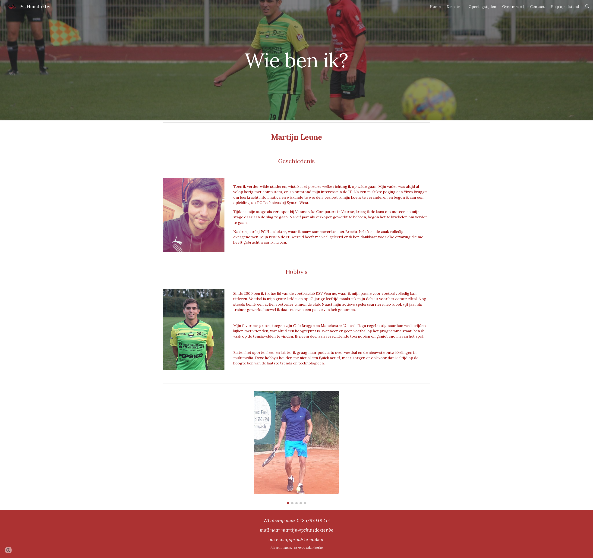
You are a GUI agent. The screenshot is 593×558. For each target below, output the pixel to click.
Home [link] (435, 6)
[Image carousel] (296, 447)
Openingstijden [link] (482, 6)
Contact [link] (537, 6)
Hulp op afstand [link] (565, 6)
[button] (587, 6)
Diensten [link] (455, 6)
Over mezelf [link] (513, 6)
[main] (296, 60)
